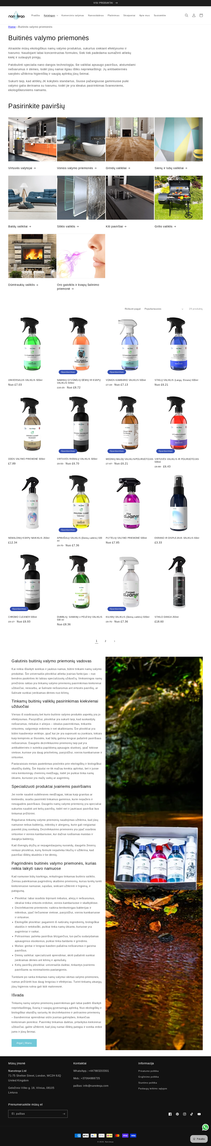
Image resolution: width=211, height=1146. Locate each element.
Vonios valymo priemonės (75, 168)
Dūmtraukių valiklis (21, 284)
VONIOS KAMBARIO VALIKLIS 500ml (126, 380)
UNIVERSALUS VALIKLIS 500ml (25, 380)
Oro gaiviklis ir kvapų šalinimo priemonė (78, 286)
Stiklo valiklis (66, 226)
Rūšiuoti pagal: (133, 308)
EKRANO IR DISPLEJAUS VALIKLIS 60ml (177, 538)
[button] (51, 15)
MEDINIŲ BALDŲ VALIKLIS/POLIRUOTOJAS (129, 459)
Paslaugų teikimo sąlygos (152, 1088)
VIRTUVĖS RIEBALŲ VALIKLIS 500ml (77, 459)
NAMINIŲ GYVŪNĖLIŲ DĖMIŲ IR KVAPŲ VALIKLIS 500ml (79, 381)
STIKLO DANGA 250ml (167, 617)
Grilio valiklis (164, 226)
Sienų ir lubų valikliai (169, 168)
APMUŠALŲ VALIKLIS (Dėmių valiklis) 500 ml (79, 539)
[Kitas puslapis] (114, 641)
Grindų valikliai (116, 168)
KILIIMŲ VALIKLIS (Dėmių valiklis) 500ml (127, 617)
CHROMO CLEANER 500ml (22, 617)
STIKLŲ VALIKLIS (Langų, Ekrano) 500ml (176, 380)
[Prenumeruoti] (63, 1114)
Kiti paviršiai (114, 226)
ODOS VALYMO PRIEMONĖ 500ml (26, 459)
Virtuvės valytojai (20, 168)
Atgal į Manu (24, 1043)
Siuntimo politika (147, 1082)
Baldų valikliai (18, 226)
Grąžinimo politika (148, 1076)
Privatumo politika (148, 1071)
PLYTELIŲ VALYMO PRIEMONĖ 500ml (126, 538)
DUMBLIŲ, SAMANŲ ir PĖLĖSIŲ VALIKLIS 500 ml (79, 618)
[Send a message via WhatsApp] (205, 1127)
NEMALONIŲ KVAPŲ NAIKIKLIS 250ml (29, 538)
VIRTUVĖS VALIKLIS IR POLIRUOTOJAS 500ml (177, 460)
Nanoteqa (109, 1142)
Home (12, 26)
